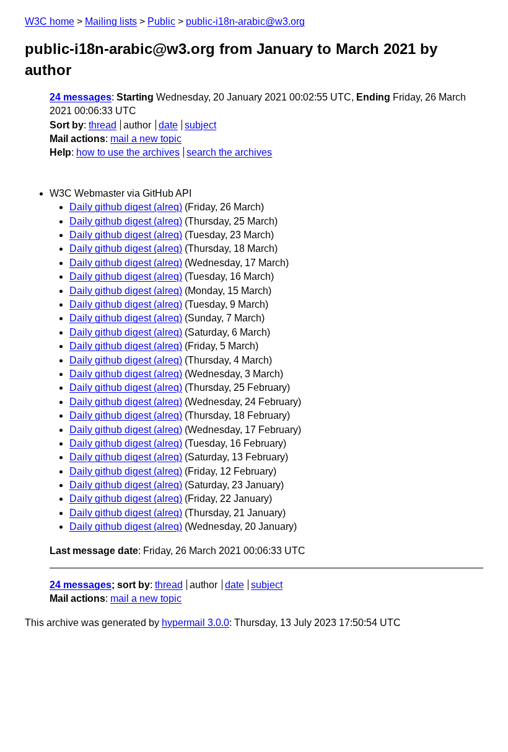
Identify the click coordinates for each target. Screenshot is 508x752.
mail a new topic (146, 138)
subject (200, 125)
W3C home (49, 21)
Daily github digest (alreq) (125, 207)
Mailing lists (111, 21)
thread (102, 125)
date (168, 125)
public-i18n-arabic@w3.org (245, 21)
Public (161, 21)
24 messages (81, 97)
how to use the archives (128, 152)
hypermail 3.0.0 (195, 622)
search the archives (229, 152)
